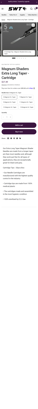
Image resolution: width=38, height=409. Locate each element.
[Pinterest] (14, 138)
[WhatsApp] (17, 138)
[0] (34, 9)
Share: (4, 138)
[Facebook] (8, 138)
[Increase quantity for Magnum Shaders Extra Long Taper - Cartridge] (10, 117)
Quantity (4, 112)
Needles (4, 15)
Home (3, 19)
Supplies (22, 15)
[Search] (31, 9)
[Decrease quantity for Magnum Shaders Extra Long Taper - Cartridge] (3, 117)
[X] (11, 138)
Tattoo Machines (33, 15)
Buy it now (19, 132)
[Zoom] (33, 25)
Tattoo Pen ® (13, 15)
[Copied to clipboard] (20, 138)
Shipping (4, 85)
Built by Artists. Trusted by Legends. (19, 1)
